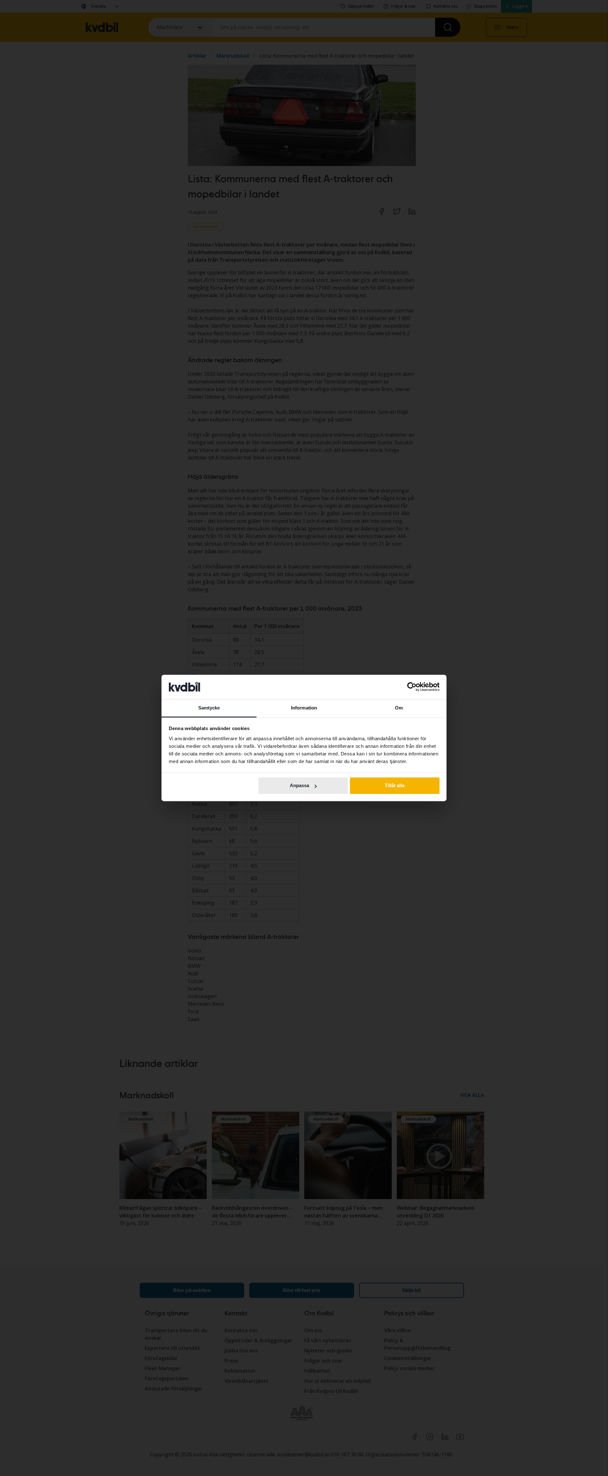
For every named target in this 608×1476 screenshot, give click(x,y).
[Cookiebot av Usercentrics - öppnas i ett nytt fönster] (412, 687)
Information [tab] (304, 707)
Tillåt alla (394, 785)
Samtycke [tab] (209, 707)
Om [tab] (399, 707)
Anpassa (299, 785)
